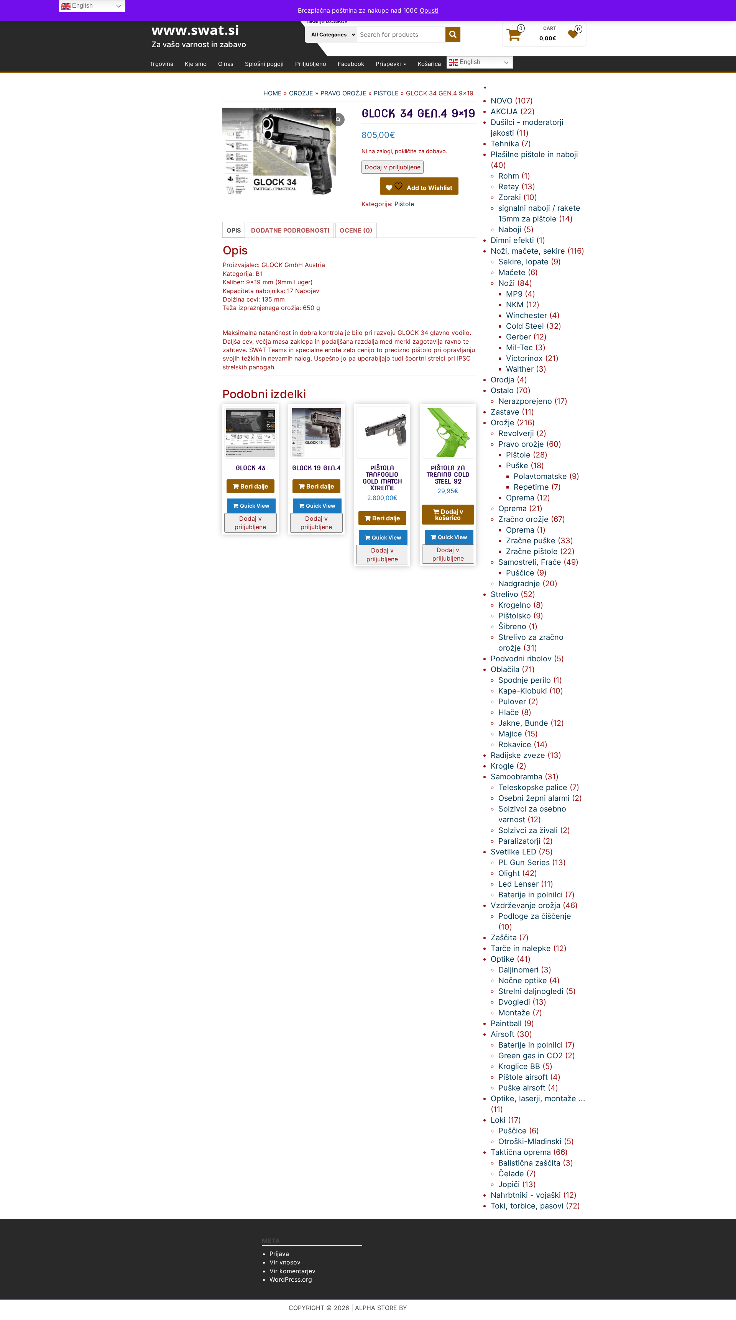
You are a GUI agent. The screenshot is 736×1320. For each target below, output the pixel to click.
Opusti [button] (429, 10)
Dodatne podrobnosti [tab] (290, 230)
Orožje (301, 93)
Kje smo (196, 63)
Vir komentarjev (292, 1271)
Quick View (254, 505)
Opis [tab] (234, 230)
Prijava (279, 1254)
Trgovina (161, 63)
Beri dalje (254, 486)
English (469, 62)
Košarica (429, 63)
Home (272, 93)
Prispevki (389, 63)
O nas (225, 63)
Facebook (351, 63)
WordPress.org (290, 1279)
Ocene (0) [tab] (356, 230)
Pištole (386, 93)
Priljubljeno (310, 63)
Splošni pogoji (264, 63)
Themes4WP (428, 1308)
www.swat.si (195, 29)
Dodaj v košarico (449, 514)
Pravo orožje (343, 93)
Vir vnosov (285, 1262)
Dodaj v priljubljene (393, 167)
